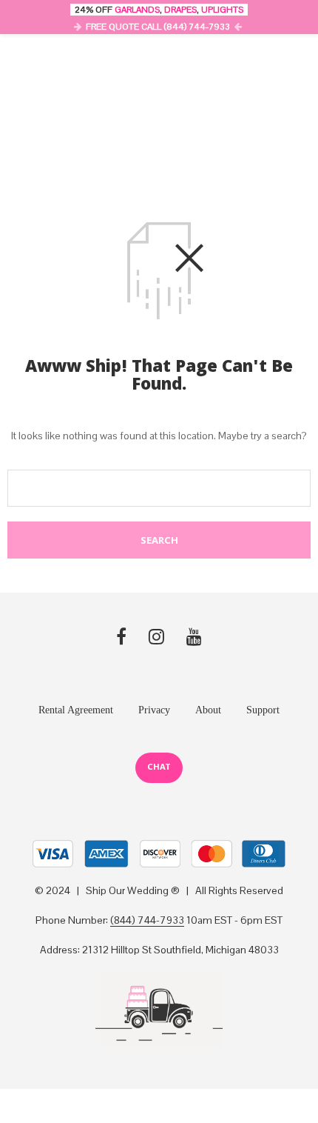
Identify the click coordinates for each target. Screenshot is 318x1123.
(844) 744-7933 (147, 921)
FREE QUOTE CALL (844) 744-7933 (158, 27)
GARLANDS (137, 10)
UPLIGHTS (222, 10)
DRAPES (180, 10)
